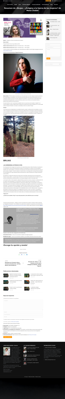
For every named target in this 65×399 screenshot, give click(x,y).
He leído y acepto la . (11, 321)
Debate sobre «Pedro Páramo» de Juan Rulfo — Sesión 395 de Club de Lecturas (37, 282)
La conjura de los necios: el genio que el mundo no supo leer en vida (37, 274)
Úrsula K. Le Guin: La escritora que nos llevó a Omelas (16, 288)
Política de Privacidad (15, 321)
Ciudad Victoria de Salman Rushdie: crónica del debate (16, 281)
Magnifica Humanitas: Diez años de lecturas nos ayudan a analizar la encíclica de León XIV (15, 275)
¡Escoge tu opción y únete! (15, 245)
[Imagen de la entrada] (6, 275)
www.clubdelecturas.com (7, 50)
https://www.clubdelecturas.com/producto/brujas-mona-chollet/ (14, 205)
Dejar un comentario (23, 249)
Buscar (59, 64)
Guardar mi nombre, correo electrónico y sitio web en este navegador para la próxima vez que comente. (19, 319)
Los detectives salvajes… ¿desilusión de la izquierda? (35, 288)
